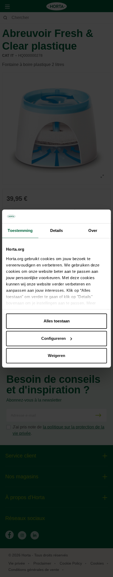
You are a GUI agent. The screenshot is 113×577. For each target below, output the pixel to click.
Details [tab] (56, 230)
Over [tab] (92, 230)
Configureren (53, 338)
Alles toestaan (57, 321)
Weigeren (56, 355)
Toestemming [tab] (20, 230)
